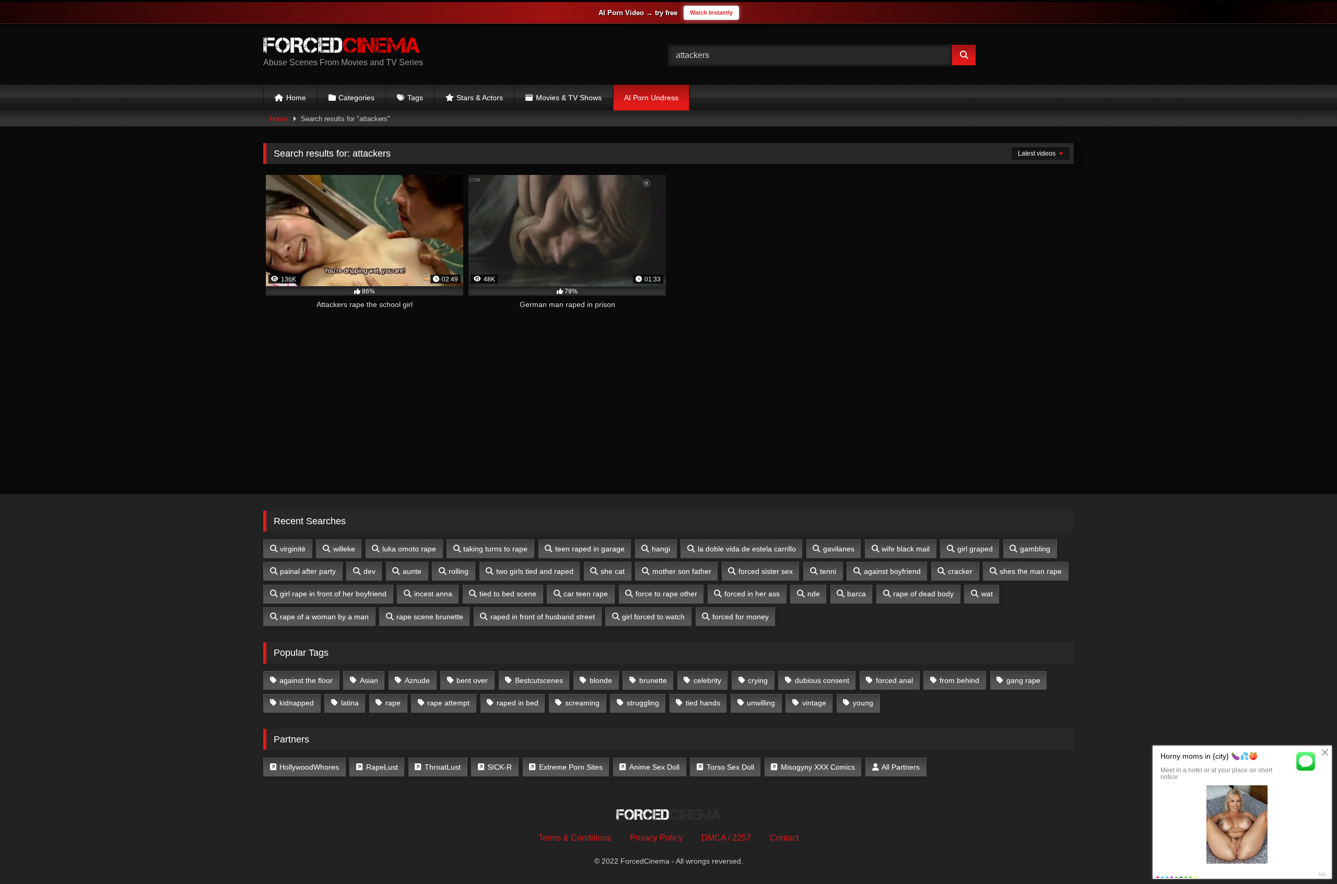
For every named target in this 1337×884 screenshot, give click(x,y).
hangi (661, 549)
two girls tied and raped (534, 571)
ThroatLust (443, 767)
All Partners (901, 767)
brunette (653, 680)
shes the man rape (1031, 571)
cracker (960, 571)
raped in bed (517, 703)
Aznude (417, 680)
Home (296, 97)
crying (758, 680)
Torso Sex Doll (730, 767)
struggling (643, 703)
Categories (356, 97)
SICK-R (499, 767)
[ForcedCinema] (341, 47)
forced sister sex (765, 571)
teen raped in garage (590, 549)
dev (369, 571)
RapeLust (382, 767)
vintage (814, 703)
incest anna (433, 594)
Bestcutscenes (539, 680)
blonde (601, 680)
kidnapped (296, 703)
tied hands (703, 703)
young (863, 703)
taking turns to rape (495, 549)
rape (393, 703)
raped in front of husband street (542, 616)
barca (856, 594)
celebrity (707, 680)
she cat (613, 571)
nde (813, 594)
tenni (828, 571)
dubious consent (822, 680)
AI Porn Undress (651, 97)
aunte (412, 571)
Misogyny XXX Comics (818, 767)
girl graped (975, 549)
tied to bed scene (507, 594)
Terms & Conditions (574, 837)
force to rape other (666, 594)
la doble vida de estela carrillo (747, 549)
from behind (959, 680)
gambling (1035, 549)
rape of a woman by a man (324, 616)
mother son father (681, 571)
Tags (415, 97)
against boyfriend (892, 571)
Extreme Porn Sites (571, 767)
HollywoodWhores (309, 767)
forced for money (740, 616)
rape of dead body (923, 594)
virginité (293, 549)
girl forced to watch (653, 616)
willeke (344, 549)
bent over (472, 680)
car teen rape (586, 594)
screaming (582, 703)
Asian (369, 680)
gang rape (1023, 680)
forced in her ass (752, 594)
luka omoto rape (409, 549)
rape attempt (448, 703)
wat (987, 594)
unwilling (761, 703)
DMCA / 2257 (726, 837)
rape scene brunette (429, 616)
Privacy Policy (656, 837)
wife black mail (906, 549)
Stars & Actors (479, 97)
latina (350, 703)
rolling (458, 571)
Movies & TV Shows (569, 97)
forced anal (894, 680)
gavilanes (838, 549)
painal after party (308, 571)
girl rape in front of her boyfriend (333, 594)
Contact (784, 837)
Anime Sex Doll (654, 767)
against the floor (306, 680)
